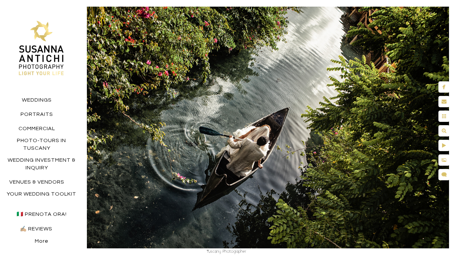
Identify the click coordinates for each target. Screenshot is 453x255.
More (41, 241)
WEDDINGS (37, 100)
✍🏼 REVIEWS (37, 228)
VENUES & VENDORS (36, 182)
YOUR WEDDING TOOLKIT (41, 194)
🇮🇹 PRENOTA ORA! (42, 214)
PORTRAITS (37, 114)
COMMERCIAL (37, 128)
